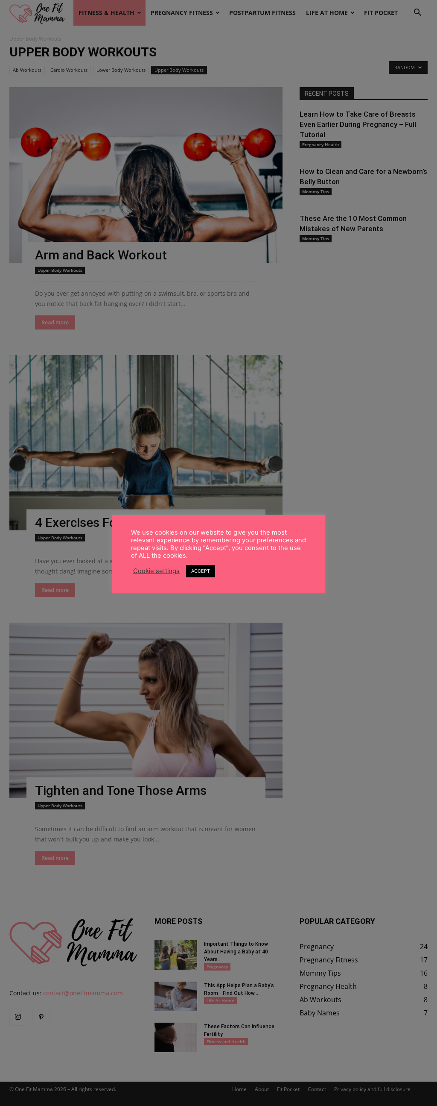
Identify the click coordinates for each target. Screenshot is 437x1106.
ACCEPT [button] (200, 571)
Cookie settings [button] (156, 571)
